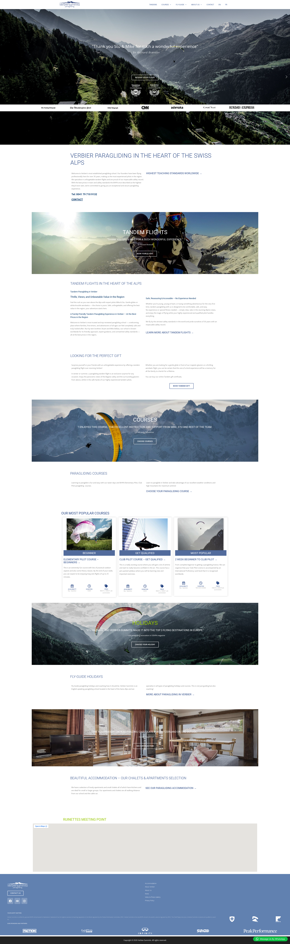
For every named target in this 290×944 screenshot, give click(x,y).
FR (226, 4)
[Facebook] (10, 901)
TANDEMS (153, 4)
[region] (145, 77)
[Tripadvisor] (17, 901)
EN (220, 4)
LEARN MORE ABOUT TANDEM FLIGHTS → (170, 332)
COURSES (165, 4)
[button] (3, 77)
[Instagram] (24, 901)
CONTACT (210, 4)
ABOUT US (195, 4)
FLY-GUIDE (180, 4)
